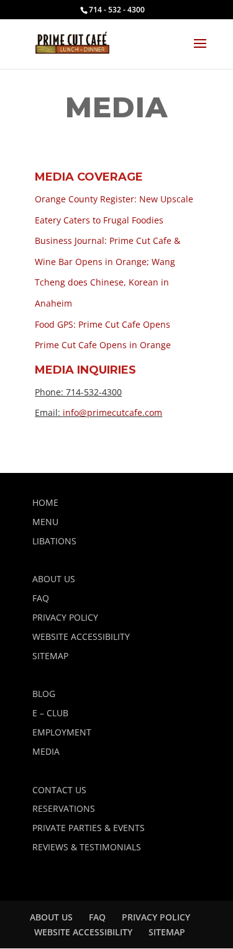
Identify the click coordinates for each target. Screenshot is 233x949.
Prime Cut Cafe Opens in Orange (103, 345)
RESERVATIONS (63, 808)
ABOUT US (53, 579)
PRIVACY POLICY (65, 617)
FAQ (40, 598)
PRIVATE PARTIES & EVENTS (88, 828)
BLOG (43, 693)
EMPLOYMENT (61, 732)
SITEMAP (50, 656)
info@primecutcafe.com (112, 412)
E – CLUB (50, 713)
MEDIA (46, 751)
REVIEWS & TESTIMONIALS (86, 847)
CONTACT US (59, 790)
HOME (45, 502)
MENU (45, 522)
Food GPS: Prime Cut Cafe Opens (102, 324)
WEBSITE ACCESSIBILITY (81, 636)
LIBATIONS (54, 541)
